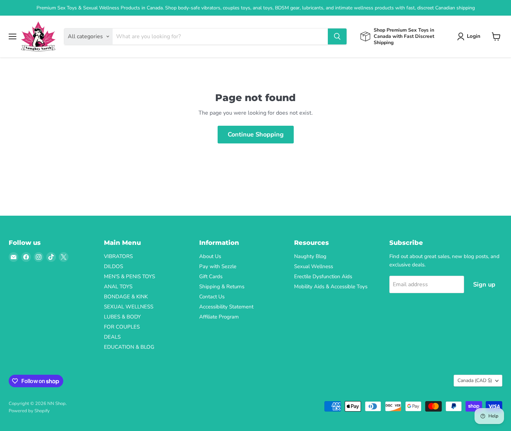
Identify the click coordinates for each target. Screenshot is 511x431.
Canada (474, 380)
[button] (470, 36)
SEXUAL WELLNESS (128, 306)
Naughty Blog (310, 256)
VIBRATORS (118, 256)
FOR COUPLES (122, 326)
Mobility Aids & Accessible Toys (330, 286)
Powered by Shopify (29, 411)
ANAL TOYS (118, 286)
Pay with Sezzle (217, 266)
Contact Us (212, 296)
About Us (210, 256)
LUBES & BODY (122, 316)
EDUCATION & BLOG (129, 346)
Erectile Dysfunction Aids (323, 276)
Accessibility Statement (226, 306)
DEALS (112, 336)
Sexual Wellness (313, 266)
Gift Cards (210, 276)
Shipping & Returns (221, 286)
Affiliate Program (219, 316)
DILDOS (113, 266)
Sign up (484, 284)
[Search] (337, 36)
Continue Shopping (256, 134)
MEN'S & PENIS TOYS (129, 276)
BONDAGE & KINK (126, 296)
